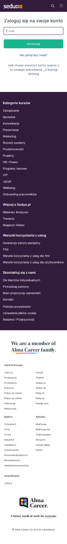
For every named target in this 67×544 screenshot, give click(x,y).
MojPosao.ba (43, 429)
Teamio (40, 377)
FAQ (5, 249)
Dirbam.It (9, 439)
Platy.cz (40, 393)
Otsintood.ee (11, 449)
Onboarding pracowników (20, 194)
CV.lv (7, 429)
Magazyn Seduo (13, 225)
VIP (5, 175)
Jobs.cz (8, 372)
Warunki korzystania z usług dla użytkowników (33, 262)
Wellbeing (9, 188)
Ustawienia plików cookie (19, 313)
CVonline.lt (10, 424)
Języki (7, 181)
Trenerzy (8, 218)
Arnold (39, 372)
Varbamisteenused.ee (16, 465)
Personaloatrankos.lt (16, 455)
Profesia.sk (10, 377)
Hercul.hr (41, 439)
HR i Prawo (10, 162)
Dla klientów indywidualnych (21, 280)
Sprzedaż (9, 117)
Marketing (9, 136)
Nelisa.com (10, 408)
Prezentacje (11, 130)
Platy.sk (40, 398)
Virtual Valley (43, 444)
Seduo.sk (41, 387)
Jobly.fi (8, 483)
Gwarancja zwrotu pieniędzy (21, 243)
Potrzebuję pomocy (16, 286)
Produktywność (13, 149)
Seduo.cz (41, 382)
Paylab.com (42, 403)
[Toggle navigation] (52, 5)
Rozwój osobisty (14, 143)
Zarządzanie (11, 110)
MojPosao (41, 424)
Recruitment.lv (12, 460)
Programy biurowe (15, 168)
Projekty (8, 155)
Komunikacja (11, 123)
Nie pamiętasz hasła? (34, 55)
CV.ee (7, 434)
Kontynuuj (33, 44)
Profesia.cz (10, 382)
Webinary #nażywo (15, 212)
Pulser (39, 449)
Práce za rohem (13, 398)
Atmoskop (10, 403)
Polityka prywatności (17, 306)
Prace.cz (9, 387)
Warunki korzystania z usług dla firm (26, 256)
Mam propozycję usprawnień (22, 293)
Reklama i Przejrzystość (18, 319)
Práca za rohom (13, 393)
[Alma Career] (34, 503)
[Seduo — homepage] (13, 6)
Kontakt (8, 299)
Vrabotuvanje (43, 434)
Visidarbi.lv (10, 444)
